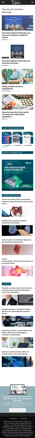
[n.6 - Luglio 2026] (7, 138)
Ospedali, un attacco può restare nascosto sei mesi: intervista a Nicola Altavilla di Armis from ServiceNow (17, 290)
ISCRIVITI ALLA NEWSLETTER (17, 410)
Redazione (5, 39)
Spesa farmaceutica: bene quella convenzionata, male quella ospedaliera (15, 114)
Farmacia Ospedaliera (11, 195)
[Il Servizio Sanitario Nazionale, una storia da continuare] (17, 50)
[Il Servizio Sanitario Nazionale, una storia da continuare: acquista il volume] (17, 23)
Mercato (4, 109)
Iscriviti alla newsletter (12, 152)
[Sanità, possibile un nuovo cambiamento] (17, 76)
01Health (6, 284)
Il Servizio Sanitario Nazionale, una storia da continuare (16, 62)
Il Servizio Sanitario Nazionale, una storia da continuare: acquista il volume (16, 35)
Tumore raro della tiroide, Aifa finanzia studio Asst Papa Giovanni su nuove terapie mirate (17, 201)
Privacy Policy (13, 418)
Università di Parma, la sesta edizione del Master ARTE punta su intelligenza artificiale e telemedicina (17, 333)
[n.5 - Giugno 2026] (17, 138)
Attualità (4, 83)
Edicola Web (5, 147)
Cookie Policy (23, 418)
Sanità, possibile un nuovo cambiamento (12, 87)
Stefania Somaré (6, 91)
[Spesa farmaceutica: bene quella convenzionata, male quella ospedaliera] (17, 102)
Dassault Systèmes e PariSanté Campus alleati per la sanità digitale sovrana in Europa (16, 311)
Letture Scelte (5, 29)
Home (3, 6)
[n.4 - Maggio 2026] (28, 138)
